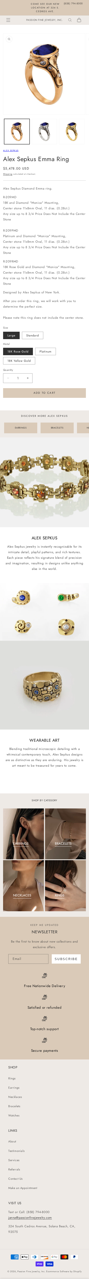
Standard (32, 335)
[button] (8, 20)
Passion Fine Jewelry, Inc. (31, 1271)
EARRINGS (21, 427)
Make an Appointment (22, 1188)
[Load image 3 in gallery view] (71, 131)
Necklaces (15, 1097)
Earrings (14, 1088)
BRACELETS (57, 427)
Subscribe (66, 959)
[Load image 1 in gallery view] (17, 131)
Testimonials (16, 1151)
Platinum (46, 351)
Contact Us (15, 1179)
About (12, 1141)
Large (11, 335)
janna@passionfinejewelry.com (30, 1217)
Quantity (8, 370)
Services (14, 1160)
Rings (12, 1078)
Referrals (14, 1169)
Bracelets (14, 1106)
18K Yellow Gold (19, 361)
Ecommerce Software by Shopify (64, 1271)
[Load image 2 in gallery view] (44, 131)
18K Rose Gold (18, 351)
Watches (13, 1115)
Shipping (7, 174)
